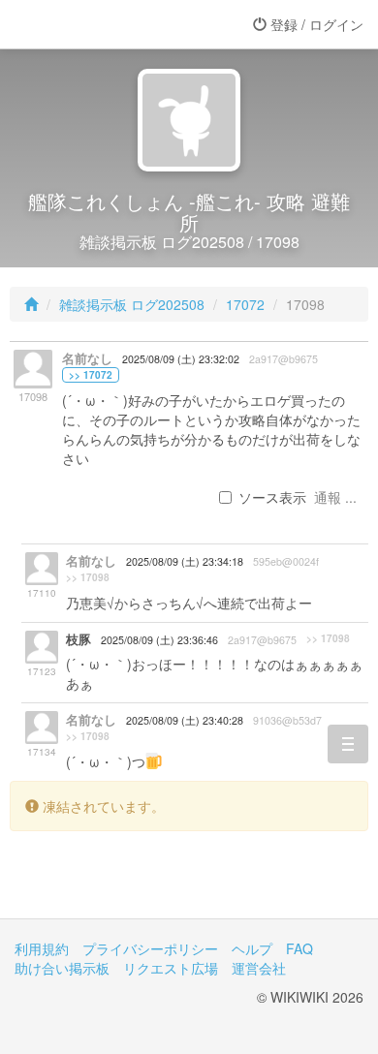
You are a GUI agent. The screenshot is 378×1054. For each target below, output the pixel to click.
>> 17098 (88, 577)
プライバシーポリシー (150, 948)
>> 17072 (90, 375)
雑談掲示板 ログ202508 (132, 304)
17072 (245, 304)
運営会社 (259, 967)
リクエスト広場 (170, 967)
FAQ (299, 948)
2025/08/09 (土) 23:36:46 (159, 640)
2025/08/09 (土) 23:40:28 (184, 720)
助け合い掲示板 (62, 967)
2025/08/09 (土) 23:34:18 (184, 561)
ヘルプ (252, 948)
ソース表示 (272, 497)
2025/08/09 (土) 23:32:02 (180, 359)
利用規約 (42, 948)
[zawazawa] (92, 24)
